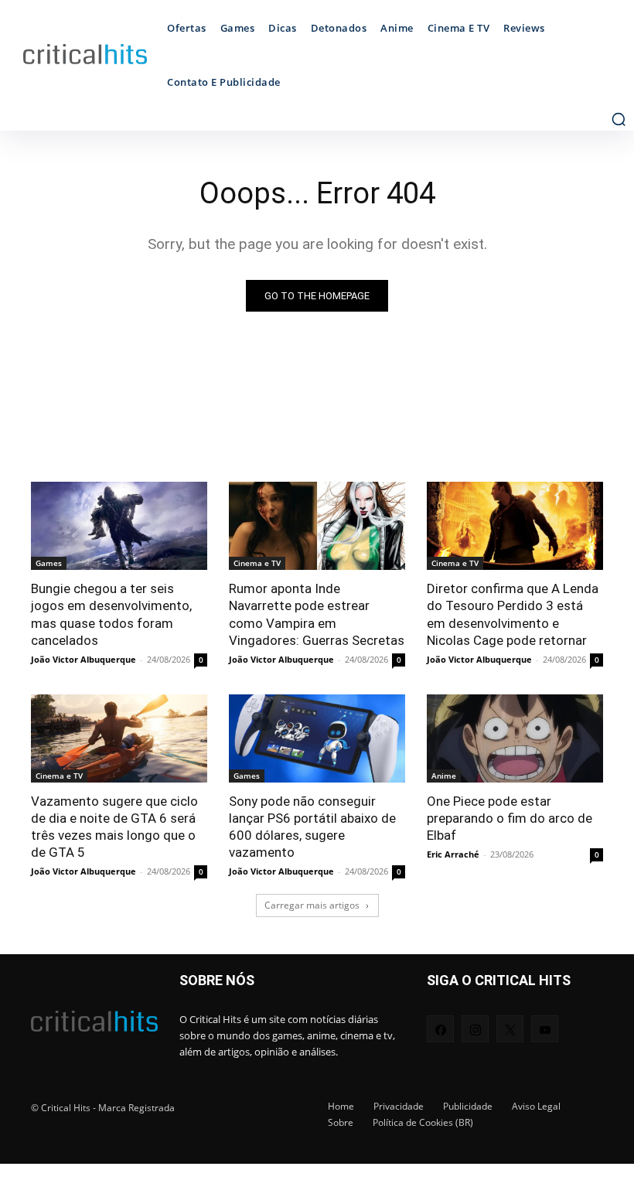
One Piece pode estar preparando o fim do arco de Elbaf (509, 818)
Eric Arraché (453, 854)
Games (49, 563)
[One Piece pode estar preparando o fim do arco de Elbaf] (515, 738)
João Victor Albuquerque (83, 659)
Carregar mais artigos (312, 905)
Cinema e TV (257, 563)
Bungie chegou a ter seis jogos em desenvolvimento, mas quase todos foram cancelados (111, 614)
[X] (509, 1028)
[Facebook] (440, 1028)
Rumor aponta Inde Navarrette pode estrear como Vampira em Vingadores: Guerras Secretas (316, 614)
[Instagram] (475, 1028)
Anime (443, 775)
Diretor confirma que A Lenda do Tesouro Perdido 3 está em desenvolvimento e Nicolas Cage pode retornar (512, 614)
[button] (618, 119)
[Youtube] (544, 1028)
